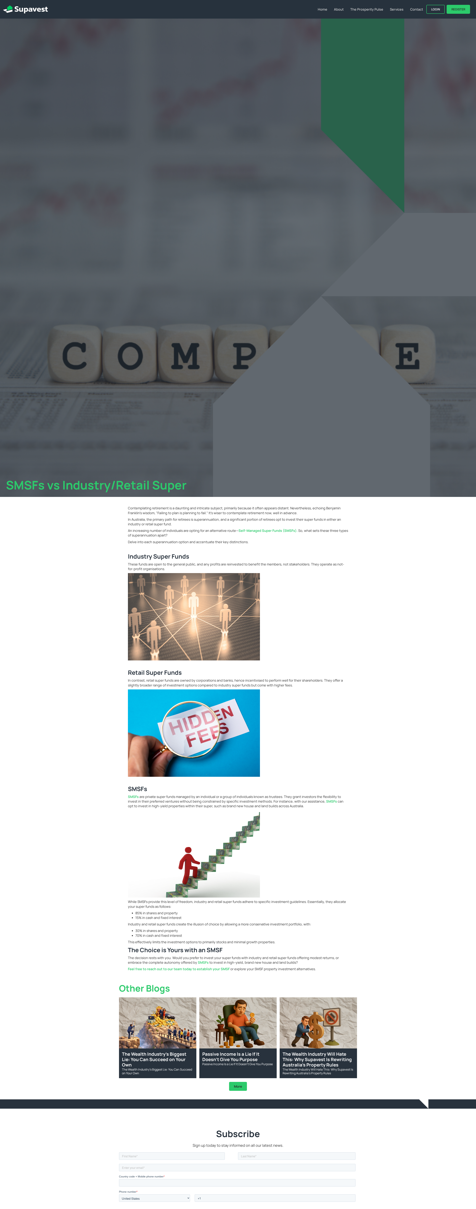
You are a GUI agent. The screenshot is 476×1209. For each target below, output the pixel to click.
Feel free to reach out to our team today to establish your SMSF (179, 969)
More (238, 1086)
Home (322, 9)
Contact (416, 9)
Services (396, 9)
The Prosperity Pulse (366, 9)
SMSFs (133, 796)
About (339, 9)
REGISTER (458, 9)
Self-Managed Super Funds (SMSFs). (268, 530)
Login (435, 9)
